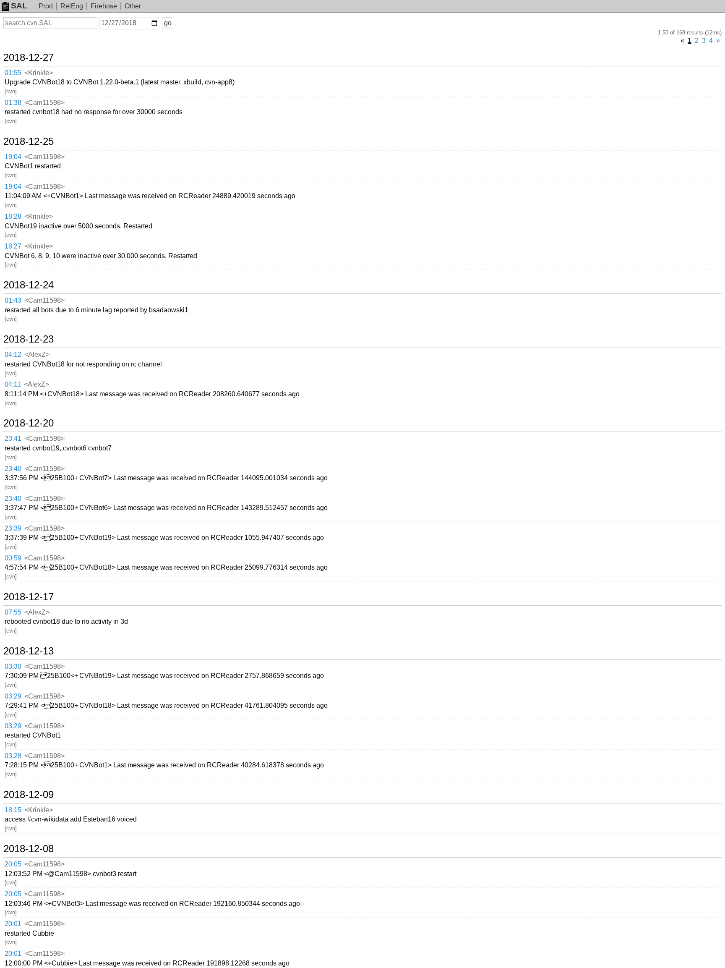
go (168, 22)
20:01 (13, 923)
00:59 (13, 558)
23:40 (13, 468)
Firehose (104, 6)
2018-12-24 (28, 285)
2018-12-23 (28, 339)
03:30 (13, 666)
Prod (46, 6)
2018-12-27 (28, 57)
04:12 (13, 354)
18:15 (13, 810)
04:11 (13, 384)
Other (133, 6)
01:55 (13, 72)
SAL (19, 5)
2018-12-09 (28, 794)
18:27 (13, 246)
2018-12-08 (28, 848)
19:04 (13, 156)
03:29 (13, 696)
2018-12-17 (28, 597)
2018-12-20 (28, 423)
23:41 (13, 438)
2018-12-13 (28, 651)
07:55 (13, 612)
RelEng (71, 6)
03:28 (13, 755)
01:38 (13, 102)
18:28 (13, 216)
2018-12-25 (28, 141)
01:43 (13, 300)
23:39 (13, 528)
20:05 (13, 864)
